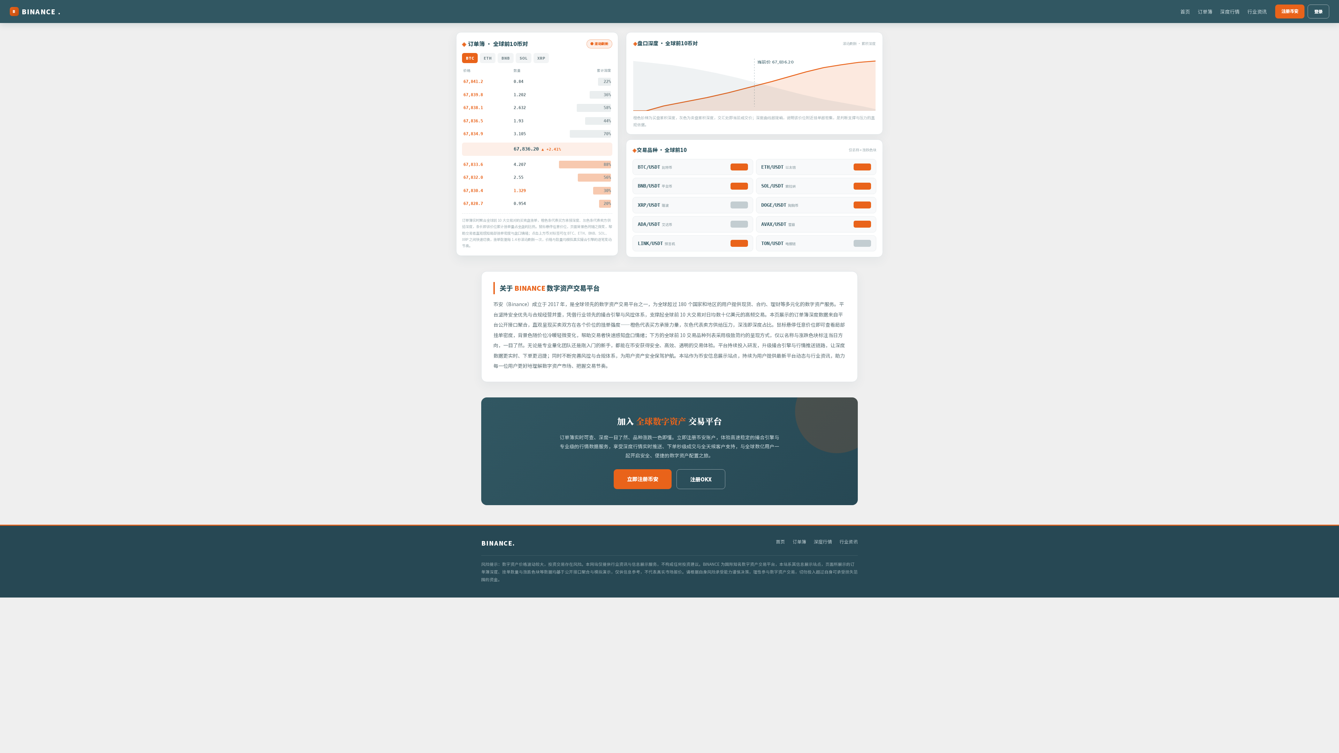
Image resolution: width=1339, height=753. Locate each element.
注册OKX (701, 479)
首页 (1185, 11)
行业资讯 (1257, 11)
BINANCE (37, 11)
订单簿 (1205, 11)
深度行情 (1230, 11)
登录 (1318, 11)
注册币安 (1289, 11)
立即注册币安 (642, 478)
